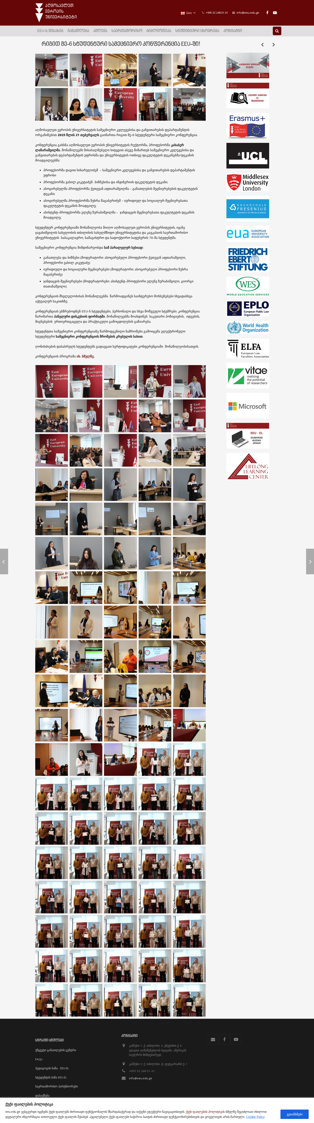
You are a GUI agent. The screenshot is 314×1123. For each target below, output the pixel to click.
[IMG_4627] (155, 931)
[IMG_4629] (120, 931)
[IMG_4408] (189, 519)
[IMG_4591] (86, 450)
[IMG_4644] (86, 897)
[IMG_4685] (51, 794)
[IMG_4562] (189, 416)
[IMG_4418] (120, 104)
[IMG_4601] (51, 104)
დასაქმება (42, 1095)
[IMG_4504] (120, 587)
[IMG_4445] (120, 484)
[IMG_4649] (189, 863)
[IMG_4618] (155, 966)
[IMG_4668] (86, 828)
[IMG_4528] (155, 70)
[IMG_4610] (120, 1000)
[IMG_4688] (155, 759)
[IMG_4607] (155, 1000)
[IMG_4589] (86, 759)
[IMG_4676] (155, 794)
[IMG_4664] (120, 828)
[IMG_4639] (155, 897)
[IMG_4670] (51, 828)
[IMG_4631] (86, 931)
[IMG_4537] (120, 691)
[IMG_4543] (120, 656)
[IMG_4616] (189, 966)
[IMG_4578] (51, 416)
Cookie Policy (255, 1117)
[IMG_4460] (86, 622)
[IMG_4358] (51, 70)
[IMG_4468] (51, 484)
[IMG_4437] (51, 656)
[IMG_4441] (86, 519)
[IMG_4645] (51, 897)
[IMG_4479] (155, 553)
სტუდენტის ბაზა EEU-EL (51, 1077)
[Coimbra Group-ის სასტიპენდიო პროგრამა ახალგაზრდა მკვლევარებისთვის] (273, 44)
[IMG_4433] (51, 691)
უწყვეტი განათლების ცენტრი (55, 1050)
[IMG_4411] (86, 553)
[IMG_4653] (86, 863)
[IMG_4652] (120, 863)
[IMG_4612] (51, 1000)
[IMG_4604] (155, 104)
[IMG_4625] (189, 931)
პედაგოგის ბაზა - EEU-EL (52, 1068)
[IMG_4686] (189, 759)
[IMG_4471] (155, 622)
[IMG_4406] (120, 519)
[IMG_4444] (155, 450)
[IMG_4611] (86, 1000)
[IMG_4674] (189, 794)
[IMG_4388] (189, 70)
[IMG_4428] (86, 656)
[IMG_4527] (86, 381)
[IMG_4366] (51, 381)
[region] (157, 1110)
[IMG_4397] (189, 553)
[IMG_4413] (86, 104)
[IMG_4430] (86, 691)
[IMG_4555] (120, 416)
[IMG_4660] (189, 828)
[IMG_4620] (120, 966)
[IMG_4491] (189, 381)
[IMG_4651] (155, 863)
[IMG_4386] (155, 725)
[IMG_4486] (120, 622)
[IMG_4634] (51, 931)
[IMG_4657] (51, 863)
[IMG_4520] (155, 381)
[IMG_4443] (86, 484)
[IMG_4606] (189, 1000)
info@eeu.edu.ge (248, 13)
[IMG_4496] (189, 484)
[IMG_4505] (155, 587)
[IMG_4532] (189, 450)
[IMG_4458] (51, 622)
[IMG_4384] (120, 725)
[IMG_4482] (189, 622)
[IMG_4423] (120, 381)
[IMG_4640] (120, 897)
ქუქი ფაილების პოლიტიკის (205, 1112)
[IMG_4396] (51, 587)
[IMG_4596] (51, 759)
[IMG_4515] (86, 587)
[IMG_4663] (155, 828)
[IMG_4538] (189, 656)
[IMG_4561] (189, 691)
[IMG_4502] (189, 587)
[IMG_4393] (155, 691)
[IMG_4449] (120, 450)
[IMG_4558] (86, 70)
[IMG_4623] (51, 966)
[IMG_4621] (86, 966)
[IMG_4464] (51, 553)
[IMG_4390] (120, 70)
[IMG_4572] (189, 725)
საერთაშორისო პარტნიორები (56, 1086)
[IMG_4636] (189, 897)
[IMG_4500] (51, 725)
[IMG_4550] (155, 519)
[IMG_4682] (86, 794)
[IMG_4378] (155, 416)
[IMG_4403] (155, 484)
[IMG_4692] (189, 104)
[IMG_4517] (51, 519)
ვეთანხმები (294, 1114)
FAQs (39, 1059)
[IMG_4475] (51, 450)
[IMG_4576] (120, 759)
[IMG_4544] (155, 656)
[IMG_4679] (120, 794)
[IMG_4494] (86, 416)
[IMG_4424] (86, 725)
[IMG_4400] (120, 553)
